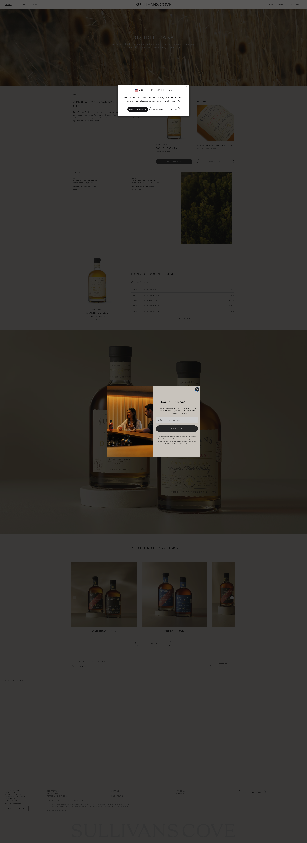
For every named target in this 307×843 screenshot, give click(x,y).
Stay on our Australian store (164, 109)
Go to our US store (137, 109)
